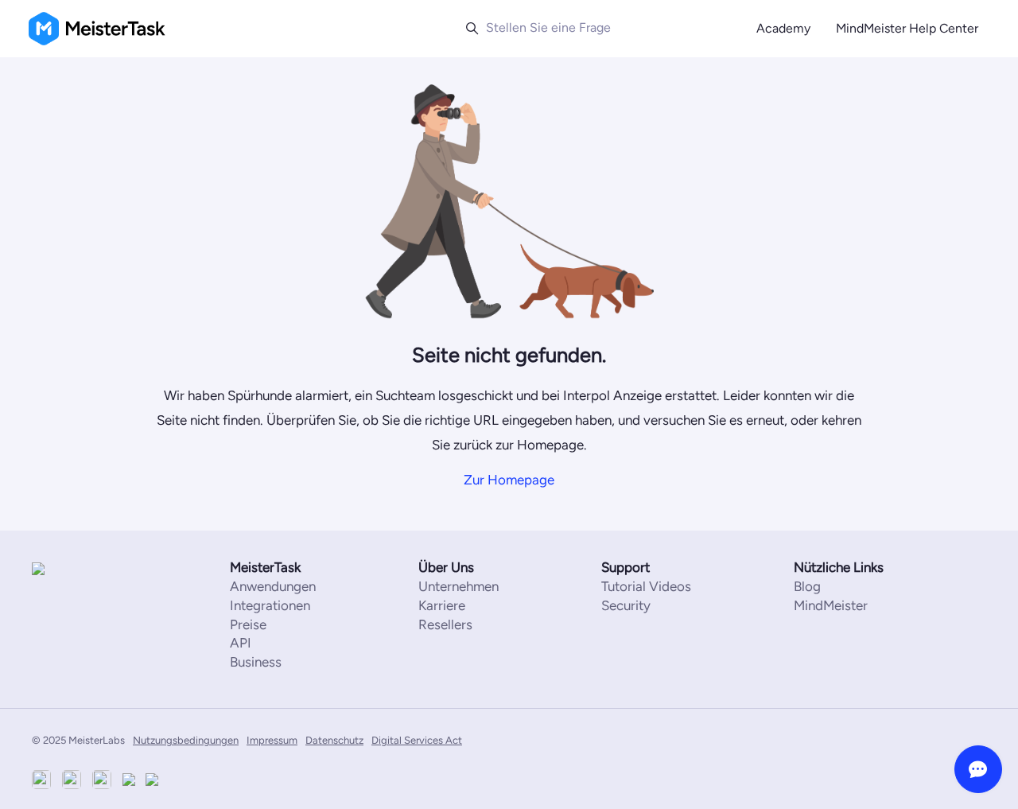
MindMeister (831, 605)
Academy (783, 28)
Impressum (272, 740)
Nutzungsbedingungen (186, 740)
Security (626, 605)
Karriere (441, 605)
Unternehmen (458, 586)
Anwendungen (273, 586)
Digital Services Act (416, 740)
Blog (807, 586)
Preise (248, 624)
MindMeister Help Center (907, 28)
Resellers (445, 624)
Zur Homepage (509, 480)
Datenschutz (334, 740)
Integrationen (270, 605)
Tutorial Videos (646, 586)
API (240, 643)
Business (256, 662)
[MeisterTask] (79, 568)
